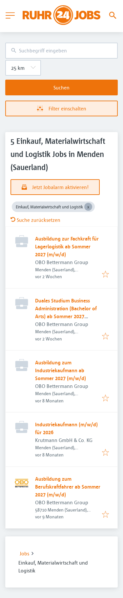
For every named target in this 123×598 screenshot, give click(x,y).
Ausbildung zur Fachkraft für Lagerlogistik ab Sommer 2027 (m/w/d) (67, 246)
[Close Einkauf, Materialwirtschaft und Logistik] (88, 207)
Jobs (24, 553)
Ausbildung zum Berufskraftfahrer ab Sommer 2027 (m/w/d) (67, 486)
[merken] (105, 274)
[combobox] (61, 51)
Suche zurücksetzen (38, 220)
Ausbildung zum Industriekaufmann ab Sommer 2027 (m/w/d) (60, 370)
